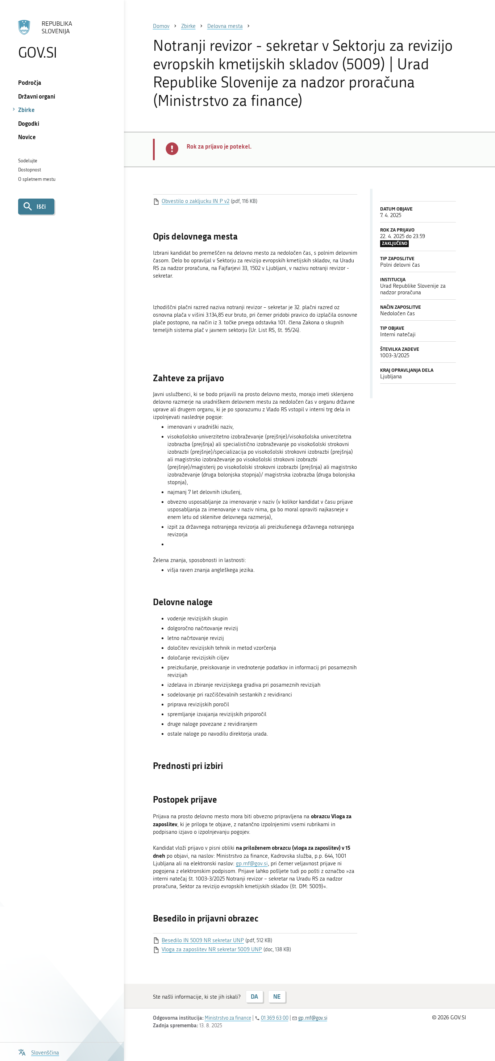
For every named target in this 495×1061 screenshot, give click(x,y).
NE (276, 996)
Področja (29, 82)
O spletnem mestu (36, 179)
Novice (27, 137)
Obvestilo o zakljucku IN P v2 (195, 201)
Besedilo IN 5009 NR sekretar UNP (203, 940)
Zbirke (26, 109)
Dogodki (28, 123)
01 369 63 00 (274, 1018)
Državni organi (36, 96)
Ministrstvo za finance (228, 1018)
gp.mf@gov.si (252, 863)
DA (254, 996)
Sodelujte (27, 160)
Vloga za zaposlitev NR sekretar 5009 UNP (212, 949)
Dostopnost (29, 169)
